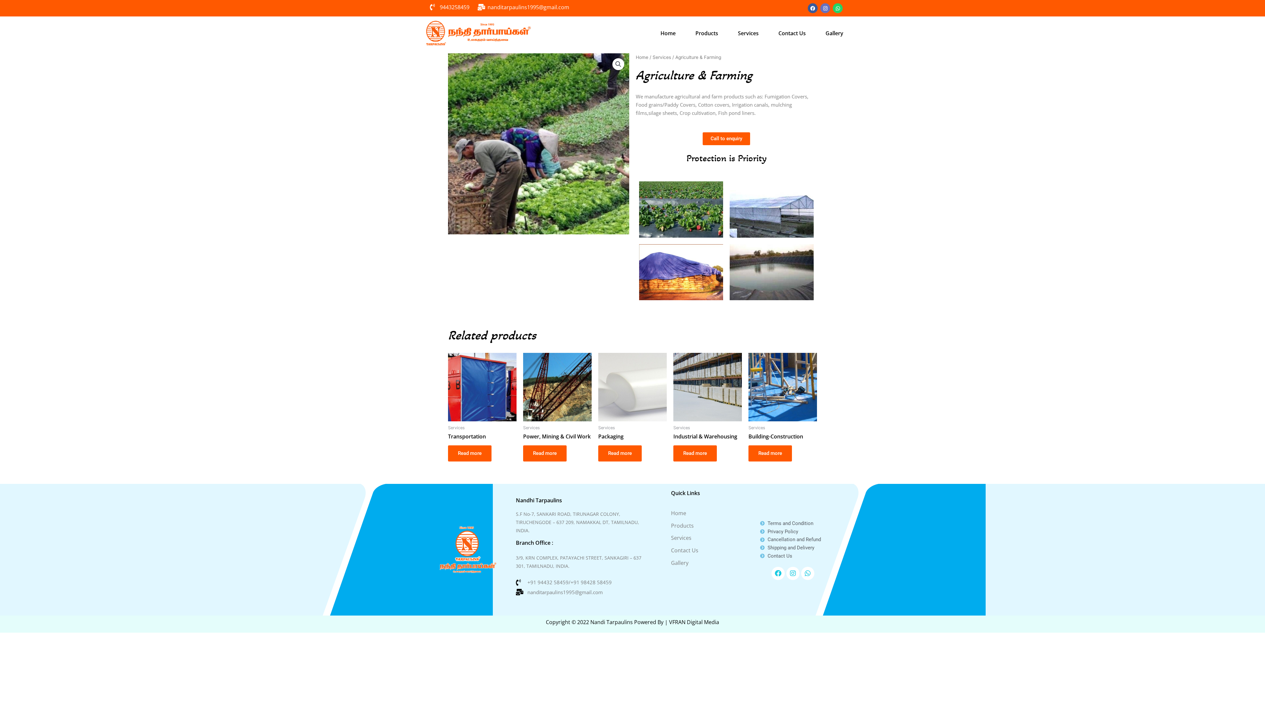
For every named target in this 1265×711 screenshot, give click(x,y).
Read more (470, 453)
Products (706, 33)
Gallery (834, 33)
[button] (618, 64)
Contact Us (792, 33)
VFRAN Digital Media (694, 622)
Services (748, 33)
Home (668, 33)
